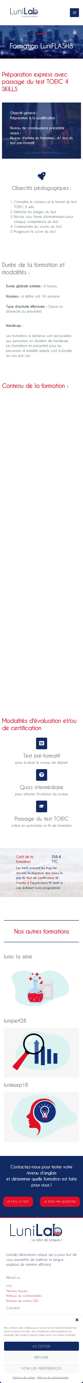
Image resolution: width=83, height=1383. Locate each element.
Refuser (41, 1357)
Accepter (41, 1346)
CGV (9, 1286)
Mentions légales (17, 1291)
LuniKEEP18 (16, 1085)
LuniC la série (18, 956)
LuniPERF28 (15, 1021)
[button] (77, 1320)
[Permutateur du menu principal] (74, 12)
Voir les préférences (41, 1368)
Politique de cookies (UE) (22, 1300)
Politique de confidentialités (52, 1377)
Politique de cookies (24, 1377)
